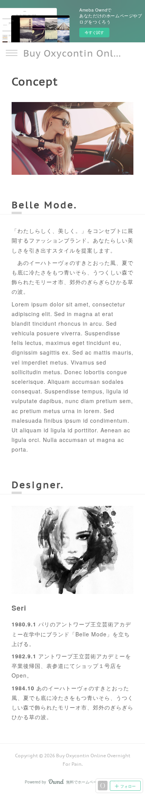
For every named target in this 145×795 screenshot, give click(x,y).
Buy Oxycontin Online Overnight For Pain (72, 53)
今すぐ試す (94, 32)
